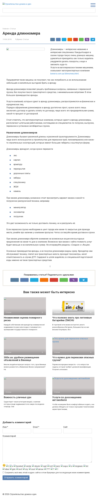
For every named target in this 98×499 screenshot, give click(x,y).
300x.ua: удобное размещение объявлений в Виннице (21, 359)
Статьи (26, 39)
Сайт (65, 427)
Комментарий (9, 436)
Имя (5, 427)
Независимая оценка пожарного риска (23, 319)
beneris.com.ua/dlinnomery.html (64, 73)
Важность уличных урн (17, 397)
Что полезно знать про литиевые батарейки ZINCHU (72, 319)
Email (36, 427)
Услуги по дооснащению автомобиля (66, 398)
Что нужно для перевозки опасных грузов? (73, 359)
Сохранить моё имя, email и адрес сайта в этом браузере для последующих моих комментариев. (47, 473)
